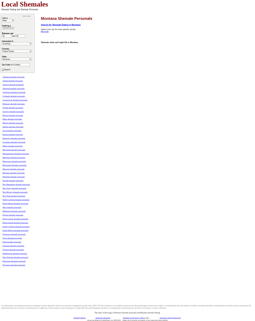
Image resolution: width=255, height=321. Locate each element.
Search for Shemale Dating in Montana (61, 25)
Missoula (45, 31)
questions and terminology (170, 318)
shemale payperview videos (134, 318)
